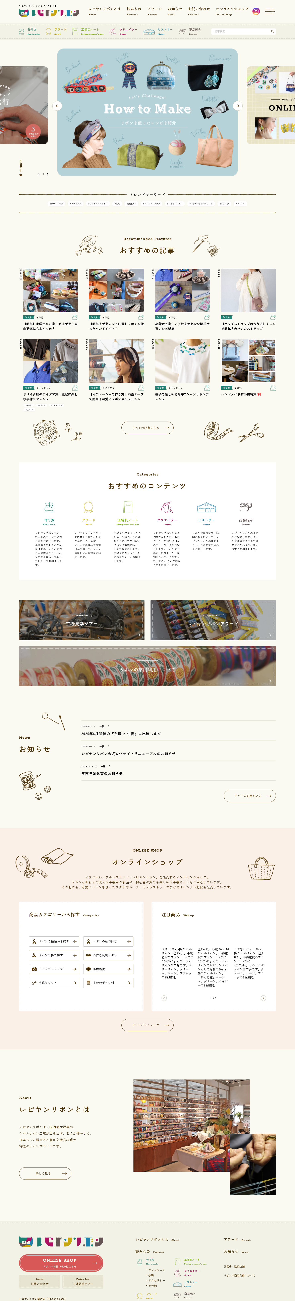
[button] (57, 106)
